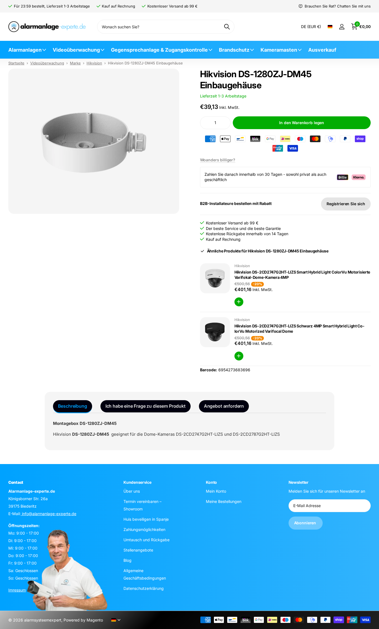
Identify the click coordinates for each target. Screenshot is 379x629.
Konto (211, 482)
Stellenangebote (138, 549)
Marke (75, 63)
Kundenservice (137, 482)
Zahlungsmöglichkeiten (144, 529)
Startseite (16, 63)
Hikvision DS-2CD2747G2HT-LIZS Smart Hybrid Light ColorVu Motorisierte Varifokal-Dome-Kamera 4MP (302, 275)
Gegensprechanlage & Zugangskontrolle (159, 50)
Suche (226, 27)
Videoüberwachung (76, 50)
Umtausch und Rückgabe (146, 539)
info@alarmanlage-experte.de (48, 513)
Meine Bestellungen (223, 501)
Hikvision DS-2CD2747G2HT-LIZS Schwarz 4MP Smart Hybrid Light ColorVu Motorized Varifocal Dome (299, 329)
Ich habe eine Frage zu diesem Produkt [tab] (145, 406)
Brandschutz (234, 50)
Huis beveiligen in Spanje (146, 519)
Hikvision (94, 63)
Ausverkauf (322, 50)
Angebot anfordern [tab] (224, 406)
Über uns (131, 490)
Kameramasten (279, 50)
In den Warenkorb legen (301, 122)
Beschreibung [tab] (72, 406)
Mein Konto (216, 490)
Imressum (17, 589)
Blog (127, 560)
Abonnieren (305, 522)
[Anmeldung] (341, 27)
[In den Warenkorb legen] (238, 301)
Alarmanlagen (25, 50)
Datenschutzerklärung (143, 588)
